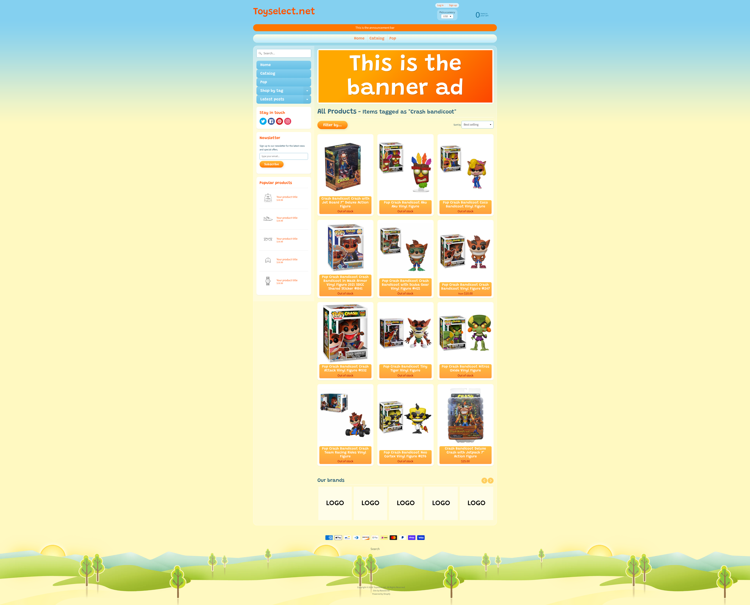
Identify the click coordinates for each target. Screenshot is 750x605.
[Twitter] (263, 121)
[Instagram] (287, 121)
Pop (392, 38)
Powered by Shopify (381, 594)
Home (359, 38)
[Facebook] (271, 121)
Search (375, 549)
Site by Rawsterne (381, 590)
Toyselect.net (284, 12)
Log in (440, 5)
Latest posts (285, 100)
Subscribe (271, 164)
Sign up (453, 5)
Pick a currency (447, 12)
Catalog (377, 38)
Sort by (457, 125)
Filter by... (332, 125)
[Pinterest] (279, 121)
